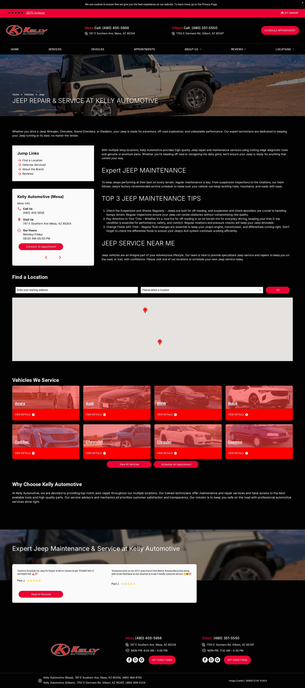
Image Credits (236, 680)
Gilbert (177, 28)
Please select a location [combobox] (155, 290)
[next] (60, 257)
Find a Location (32, 160)
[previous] (46, 257)
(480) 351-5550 (204, 28)
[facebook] (129, 660)
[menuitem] (15, 49)
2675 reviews (35, 12)
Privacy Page (209, 4)
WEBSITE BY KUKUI (256, 680)
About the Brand (33, 169)
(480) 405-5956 (115, 28)
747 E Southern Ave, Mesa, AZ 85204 (112, 33)
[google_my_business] (141, 660)
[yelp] (135, 660)
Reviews (27, 173)
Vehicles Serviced (34, 164)
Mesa (89, 28)
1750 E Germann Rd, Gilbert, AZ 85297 (200, 33)
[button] (145, 310)
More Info (23, 203)
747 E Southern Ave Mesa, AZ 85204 (47, 223)
